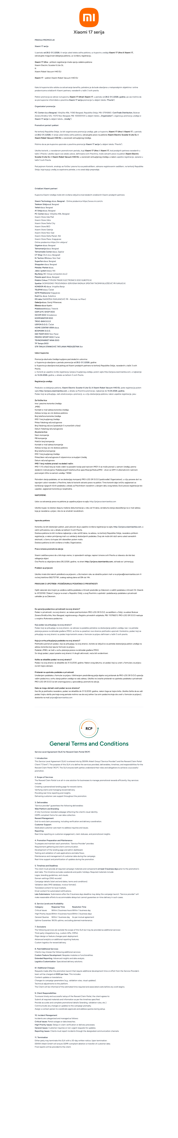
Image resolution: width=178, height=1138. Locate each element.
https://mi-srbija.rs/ (59, 242)
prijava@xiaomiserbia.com (61, 697)
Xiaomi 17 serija (89, 32)
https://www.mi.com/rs (92, 201)
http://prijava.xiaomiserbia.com (117, 372)
